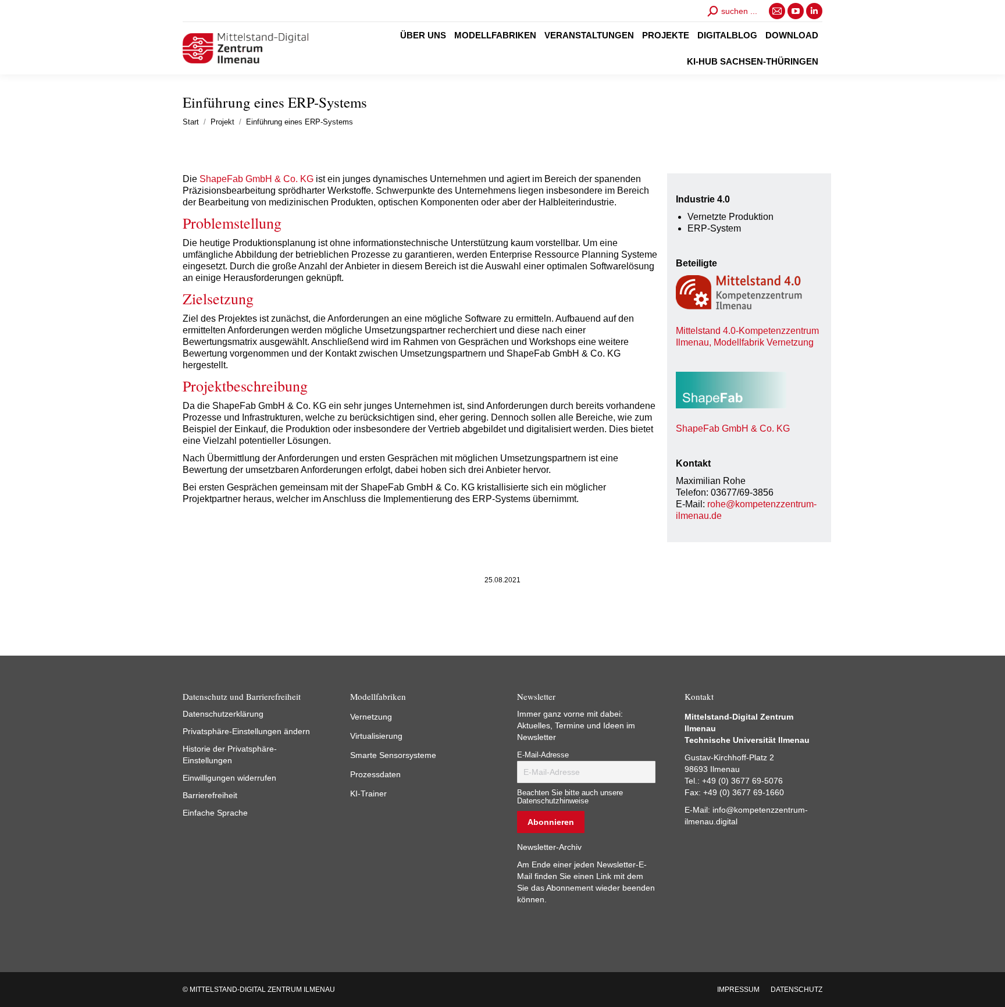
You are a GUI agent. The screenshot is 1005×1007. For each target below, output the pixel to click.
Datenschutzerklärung (223, 713)
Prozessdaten (375, 774)
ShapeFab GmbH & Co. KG (255, 179)
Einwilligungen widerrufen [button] (229, 777)
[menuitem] (423, 35)
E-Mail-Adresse (543, 755)
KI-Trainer (368, 793)
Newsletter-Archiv (549, 847)
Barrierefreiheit (210, 795)
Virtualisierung (376, 736)
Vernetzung (371, 716)
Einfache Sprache (215, 812)
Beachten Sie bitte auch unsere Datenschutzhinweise (570, 797)
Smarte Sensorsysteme (393, 755)
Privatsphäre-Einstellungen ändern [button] (246, 731)
